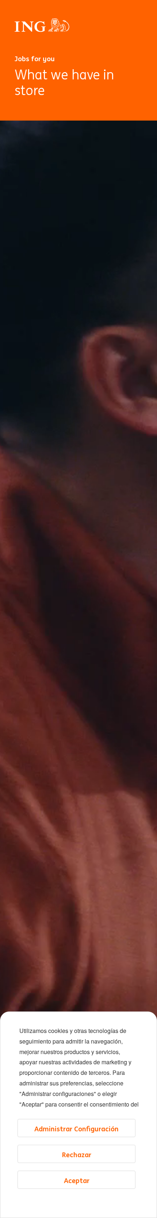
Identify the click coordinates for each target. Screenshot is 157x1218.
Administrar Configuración (76, 1128)
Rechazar (76, 1154)
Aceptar (76, 1180)
